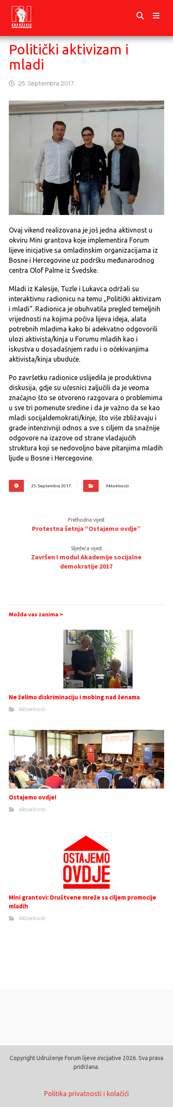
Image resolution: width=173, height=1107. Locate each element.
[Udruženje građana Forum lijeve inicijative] (29, 16)
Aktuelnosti (117, 486)
